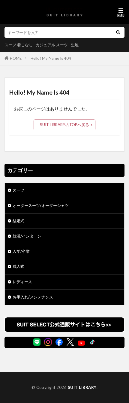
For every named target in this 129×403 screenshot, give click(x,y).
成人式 (18, 266)
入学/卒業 (21, 251)
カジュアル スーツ (52, 44)
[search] (117, 32)
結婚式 (18, 220)
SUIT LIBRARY (82, 387)
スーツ (18, 190)
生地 (75, 44)
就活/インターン (27, 236)
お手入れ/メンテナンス (33, 297)
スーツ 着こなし (18, 44)
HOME (16, 58)
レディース (22, 281)
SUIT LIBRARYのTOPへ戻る (64, 124)
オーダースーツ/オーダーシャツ (41, 205)
